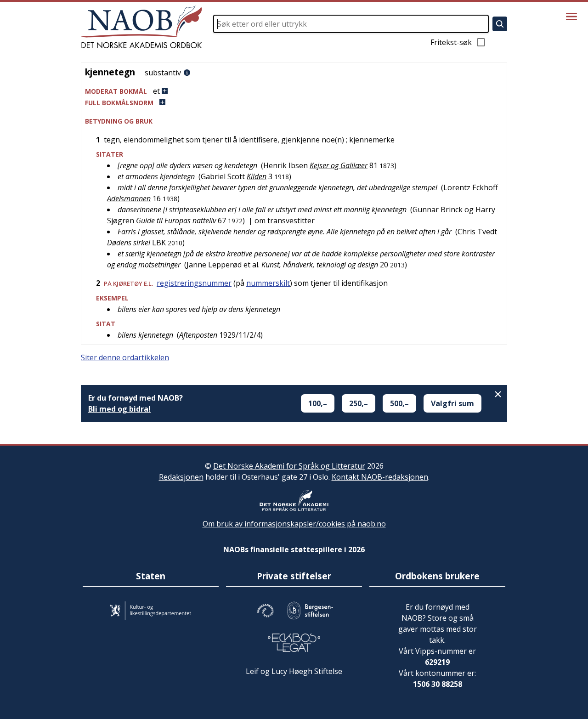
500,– (399, 403)
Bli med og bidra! (119, 409)
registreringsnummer (194, 283)
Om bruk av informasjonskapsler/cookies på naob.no (294, 524)
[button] (294, 91)
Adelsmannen (129, 198)
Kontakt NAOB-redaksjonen (380, 477)
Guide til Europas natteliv (176, 220)
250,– (358, 403)
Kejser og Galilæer (339, 165)
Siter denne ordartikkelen (125, 357)
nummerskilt (268, 283)
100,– (317, 403)
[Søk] (499, 24)
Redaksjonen (181, 477)
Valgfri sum (452, 403)
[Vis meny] (571, 16)
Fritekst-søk (451, 42)
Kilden (256, 176)
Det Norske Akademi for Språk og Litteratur (289, 466)
